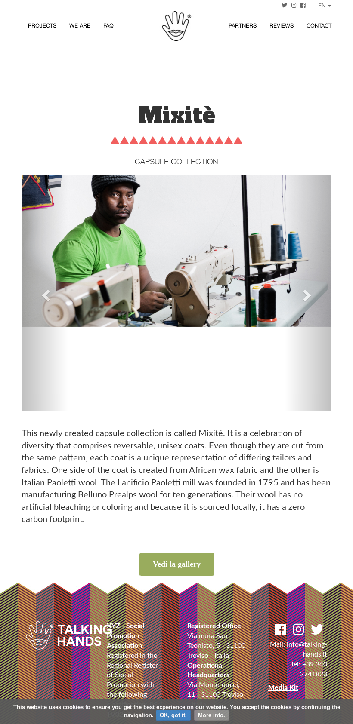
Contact (319, 25)
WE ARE (79, 25)
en (322, 5)
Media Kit (283, 687)
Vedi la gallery (177, 564)
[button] (45, 293)
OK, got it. (173, 715)
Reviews (281, 25)
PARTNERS (243, 25)
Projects (42, 25)
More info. (211, 715)
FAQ (108, 25)
